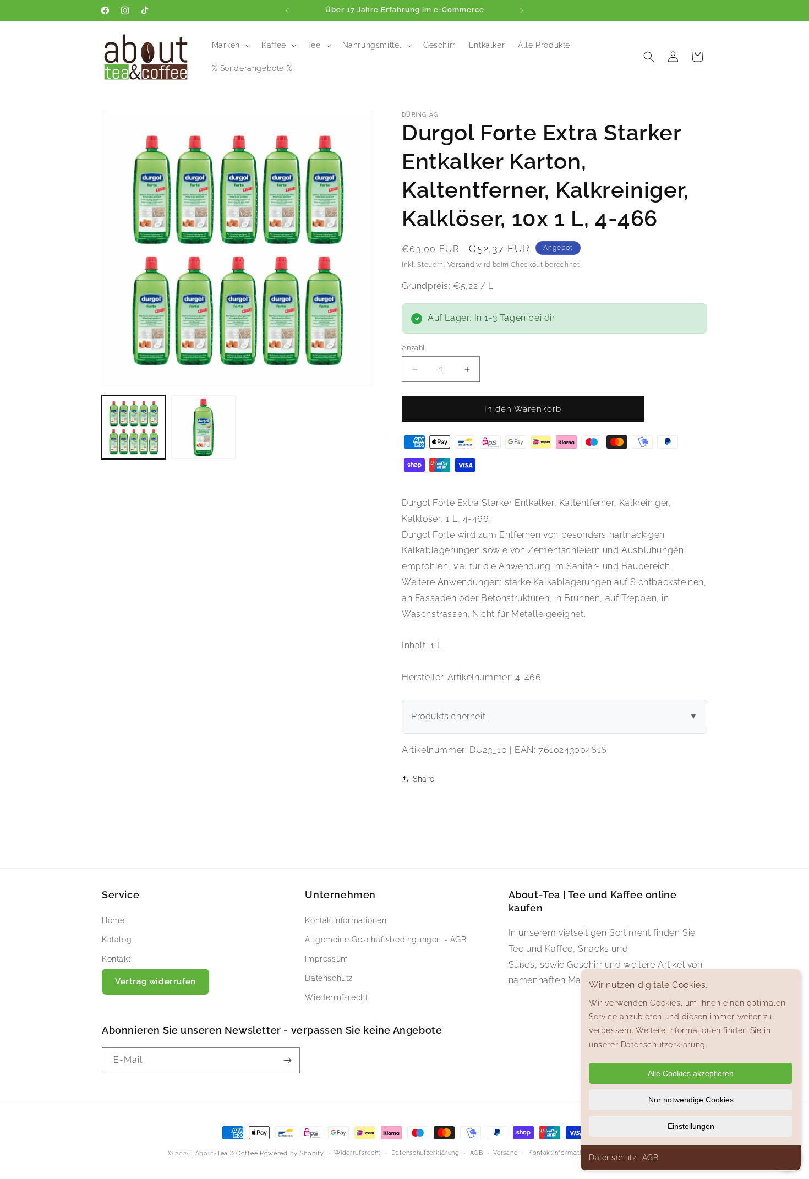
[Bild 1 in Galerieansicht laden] (134, 427)
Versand (460, 265)
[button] (230, 45)
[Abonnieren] (287, 1060)
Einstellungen (691, 1126)
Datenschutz (613, 1157)
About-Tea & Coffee (226, 1153)
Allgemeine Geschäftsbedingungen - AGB (385, 939)
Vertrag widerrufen (155, 981)
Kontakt (116, 958)
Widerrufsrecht (357, 1152)
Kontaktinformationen (345, 919)
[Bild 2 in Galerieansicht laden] (203, 427)
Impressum (326, 958)
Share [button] (424, 778)
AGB (650, 1157)
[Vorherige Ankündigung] (287, 10)
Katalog (117, 939)
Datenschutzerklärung (425, 1152)
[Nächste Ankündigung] (522, 10)
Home (113, 919)
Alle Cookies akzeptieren (691, 1073)
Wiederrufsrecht (336, 997)
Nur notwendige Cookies (691, 1099)
